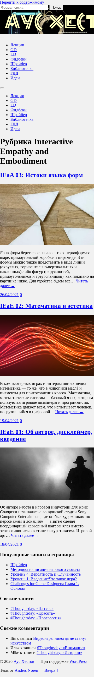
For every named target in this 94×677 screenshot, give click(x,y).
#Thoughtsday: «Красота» (32, 613)
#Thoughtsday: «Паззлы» (32, 608)
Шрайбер (18, 64)
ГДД (14, 73)
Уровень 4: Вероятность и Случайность (45, 574)
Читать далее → (69, 412)
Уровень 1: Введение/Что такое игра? (43, 579)
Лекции (17, 45)
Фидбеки (18, 59)
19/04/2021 (9, 420)
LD (13, 54)
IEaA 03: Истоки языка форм (41, 175)
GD (13, 49)
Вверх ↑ (51, 670)
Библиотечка (21, 68)
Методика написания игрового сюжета (45, 569)
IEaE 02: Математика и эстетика (46, 305)
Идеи (15, 78)
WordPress (78, 661)
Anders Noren (26, 670)
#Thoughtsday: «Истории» (59, 652)
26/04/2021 (9, 294)
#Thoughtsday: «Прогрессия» (35, 618)
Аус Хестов (24, 661)
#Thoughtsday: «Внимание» (61, 648)
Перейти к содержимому (22, 2)
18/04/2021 (9, 544)
